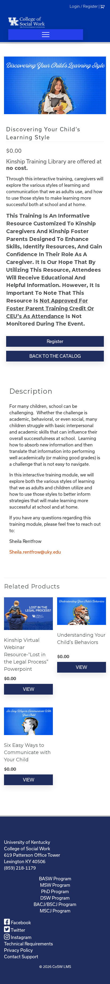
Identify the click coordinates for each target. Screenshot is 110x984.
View (28, 689)
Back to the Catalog (55, 356)
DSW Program (55, 898)
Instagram (21, 937)
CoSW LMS (61, 967)
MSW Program (55, 885)
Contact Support (21, 956)
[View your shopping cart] (103, 6)
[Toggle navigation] (45, 34)
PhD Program (55, 891)
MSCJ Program (55, 910)
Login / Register (84, 6)
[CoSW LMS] (26, 22)
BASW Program (55, 878)
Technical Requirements (28, 943)
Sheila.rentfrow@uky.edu (35, 552)
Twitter (17, 930)
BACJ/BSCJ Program (55, 904)
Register (55, 341)
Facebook (20, 922)
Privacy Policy (18, 950)
